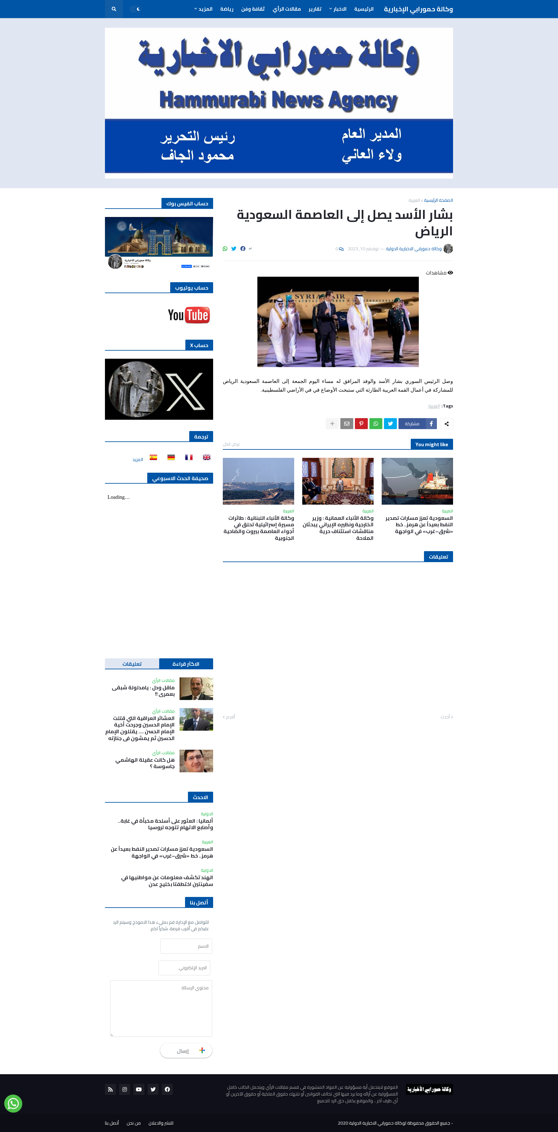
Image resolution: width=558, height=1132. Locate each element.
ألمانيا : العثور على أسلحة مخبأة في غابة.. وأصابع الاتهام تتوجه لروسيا (165, 824)
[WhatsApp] (225, 248)
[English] (204, 459)
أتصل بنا (112, 1123)
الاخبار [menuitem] (340, 9)
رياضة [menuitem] (226, 9)
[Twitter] (233, 248)
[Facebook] (242, 248)
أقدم (230, 717)
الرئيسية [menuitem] (364, 9)
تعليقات (132, 664)
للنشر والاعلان (161, 1123)
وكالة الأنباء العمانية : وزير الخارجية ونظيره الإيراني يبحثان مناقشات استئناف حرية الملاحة (338, 528)
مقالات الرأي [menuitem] (287, 9)
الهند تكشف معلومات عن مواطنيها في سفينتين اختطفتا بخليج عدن (167, 881)
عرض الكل (231, 444)
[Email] (346, 423)
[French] (187, 459)
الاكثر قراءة (186, 664)
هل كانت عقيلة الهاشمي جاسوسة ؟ (145, 763)
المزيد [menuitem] (205, 9)
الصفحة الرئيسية (438, 200)
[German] (169, 459)
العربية (414, 200)
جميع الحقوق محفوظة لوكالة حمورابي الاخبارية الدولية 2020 (394, 1123)
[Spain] (151, 459)
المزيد (137, 459)
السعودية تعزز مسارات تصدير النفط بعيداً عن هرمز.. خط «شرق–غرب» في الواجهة (419, 525)
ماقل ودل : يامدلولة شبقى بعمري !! (143, 691)
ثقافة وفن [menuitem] (253, 9)
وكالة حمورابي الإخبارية (418, 9)
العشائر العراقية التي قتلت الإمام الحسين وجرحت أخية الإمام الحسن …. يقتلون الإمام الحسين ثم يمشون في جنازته (140, 728)
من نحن (134, 1123)
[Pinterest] (361, 423)
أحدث (445, 717)
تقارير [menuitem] (315, 9)
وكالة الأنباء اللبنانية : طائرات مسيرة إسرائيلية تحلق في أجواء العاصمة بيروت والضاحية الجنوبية (258, 528)
